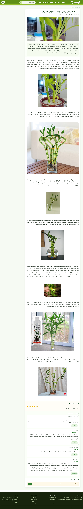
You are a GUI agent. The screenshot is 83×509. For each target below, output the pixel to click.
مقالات (51, 2)
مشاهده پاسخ (74, 425)
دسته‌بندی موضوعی (53, 501)
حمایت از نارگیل (34, 501)
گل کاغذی (76, 449)
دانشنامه (63, 2)
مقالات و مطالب (53, 503)
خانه (67, 2)
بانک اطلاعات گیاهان (52, 497)
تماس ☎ (39, 2)
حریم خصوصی (3, 507)
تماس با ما (35, 503)
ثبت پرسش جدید (34, 499)
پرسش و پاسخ (57, 2)
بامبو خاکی (76, 418)
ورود (3, 2)
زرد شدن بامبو (75, 432)
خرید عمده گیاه (46, 2)
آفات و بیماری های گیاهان (75, 7)
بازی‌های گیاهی (34, 497)
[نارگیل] (76, 2)
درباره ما (11, 507)
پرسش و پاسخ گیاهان (52, 499)
